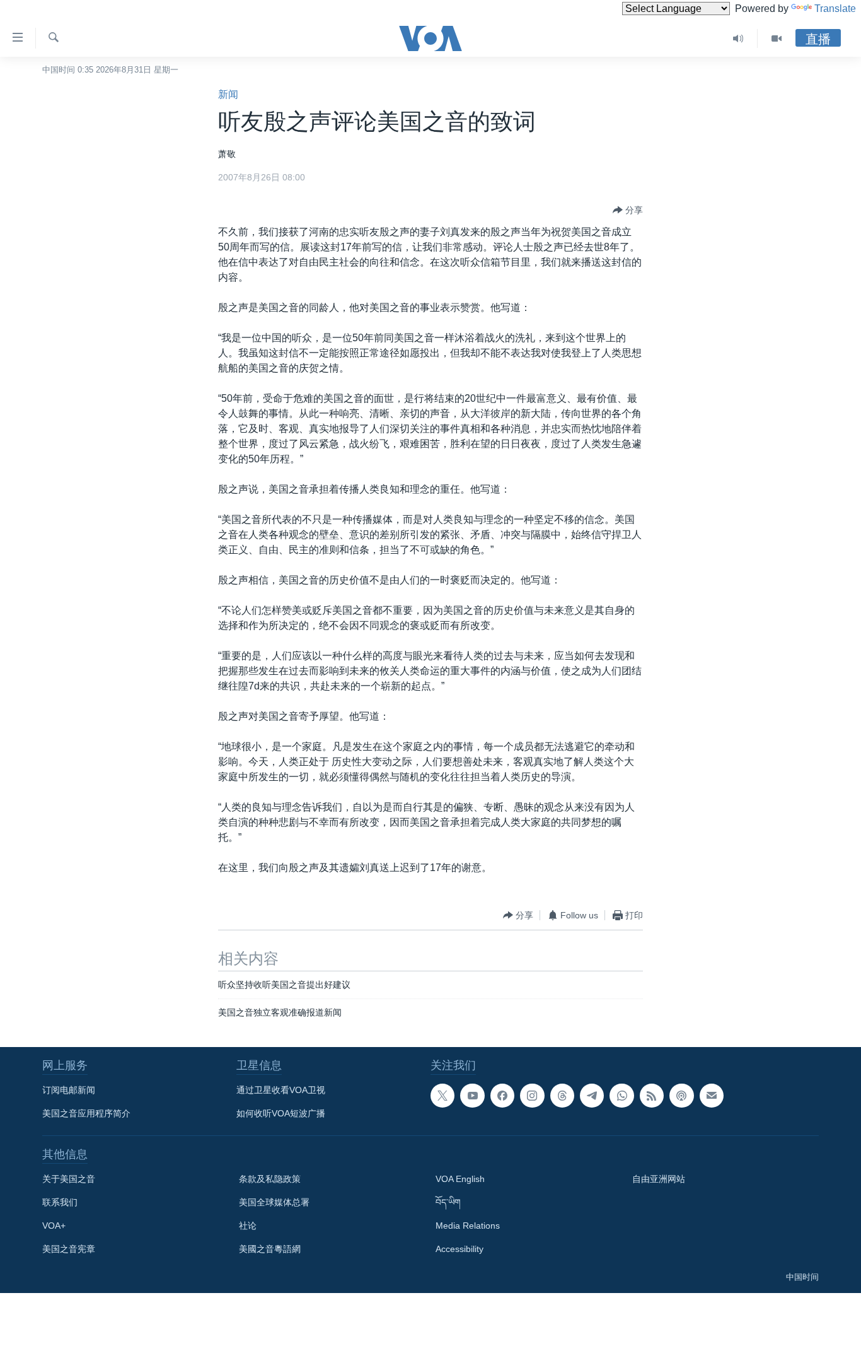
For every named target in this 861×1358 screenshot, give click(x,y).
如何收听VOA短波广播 (280, 1113)
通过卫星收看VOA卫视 (280, 1090)
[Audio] (738, 38)
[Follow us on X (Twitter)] (442, 1096)
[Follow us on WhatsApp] (621, 1096)
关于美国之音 (68, 1179)
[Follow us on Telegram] (592, 1096)
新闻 (228, 94)
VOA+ (54, 1225)
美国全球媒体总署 (274, 1202)
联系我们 (60, 1202)
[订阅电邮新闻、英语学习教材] (712, 1096)
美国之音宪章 (68, 1249)
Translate (835, 8)
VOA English (460, 1179)
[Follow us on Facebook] (502, 1096)
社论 (248, 1225)
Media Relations (468, 1225)
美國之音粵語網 (270, 1249)
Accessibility (459, 1249)
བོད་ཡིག (448, 1202)
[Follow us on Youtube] (472, 1096)
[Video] (776, 38)
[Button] (628, 210)
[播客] (681, 1096)
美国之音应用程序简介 (86, 1113)
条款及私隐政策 (270, 1179)
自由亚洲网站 (658, 1179)
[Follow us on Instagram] (532, 1096)
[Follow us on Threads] (562, 1096)
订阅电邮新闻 (68, 1090)
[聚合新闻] (652, 1096)
